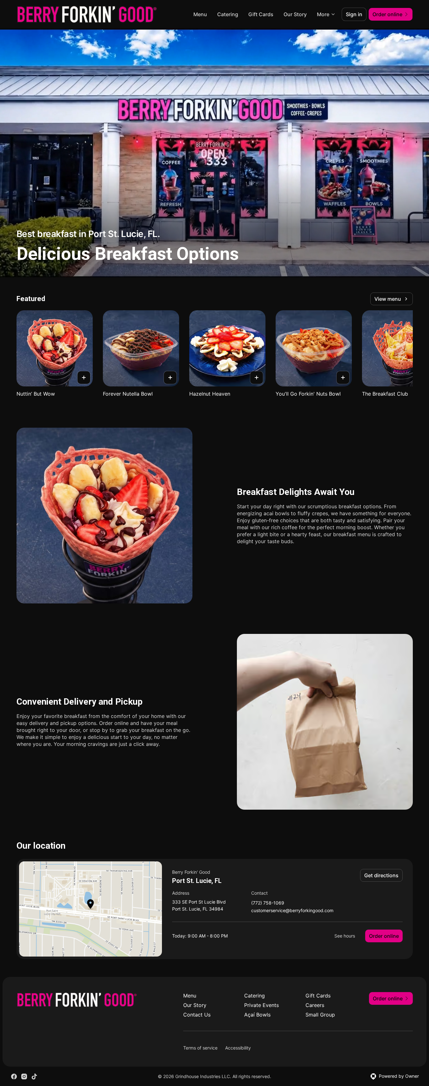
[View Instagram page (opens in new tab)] (24, 1076)
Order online (384, 936)
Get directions (381, 875)
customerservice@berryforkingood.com (292, 911)
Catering (227, 14)
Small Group (320, 1014)
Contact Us (197, 1014)
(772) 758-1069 (267, 903)
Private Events (261, 1005)
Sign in (354, 14)
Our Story (295, 14)
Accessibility (238, 1047)
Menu (200, 14)
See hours (344, 935)
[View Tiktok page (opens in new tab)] (34, 1076)
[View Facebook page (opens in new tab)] (14, 1076)
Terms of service (200, 1047)
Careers (314, 1005)
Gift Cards (260, 14)
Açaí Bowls (257, 1014)
